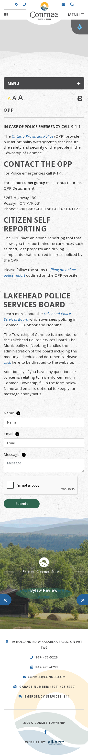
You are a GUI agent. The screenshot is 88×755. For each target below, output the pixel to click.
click (7, 362)
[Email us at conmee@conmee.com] (63, 4)
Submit (21, 503)
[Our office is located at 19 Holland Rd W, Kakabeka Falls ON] (16, 4)
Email (11, 433)
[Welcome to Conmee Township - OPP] (37, 3)
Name (11, 412)
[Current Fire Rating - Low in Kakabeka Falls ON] (79, 27)
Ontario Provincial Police (32, 136)
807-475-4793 (46, 667)
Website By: (36, 742)
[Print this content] (80, 98)
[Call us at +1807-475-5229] (24, 4)
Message (14, 454)
